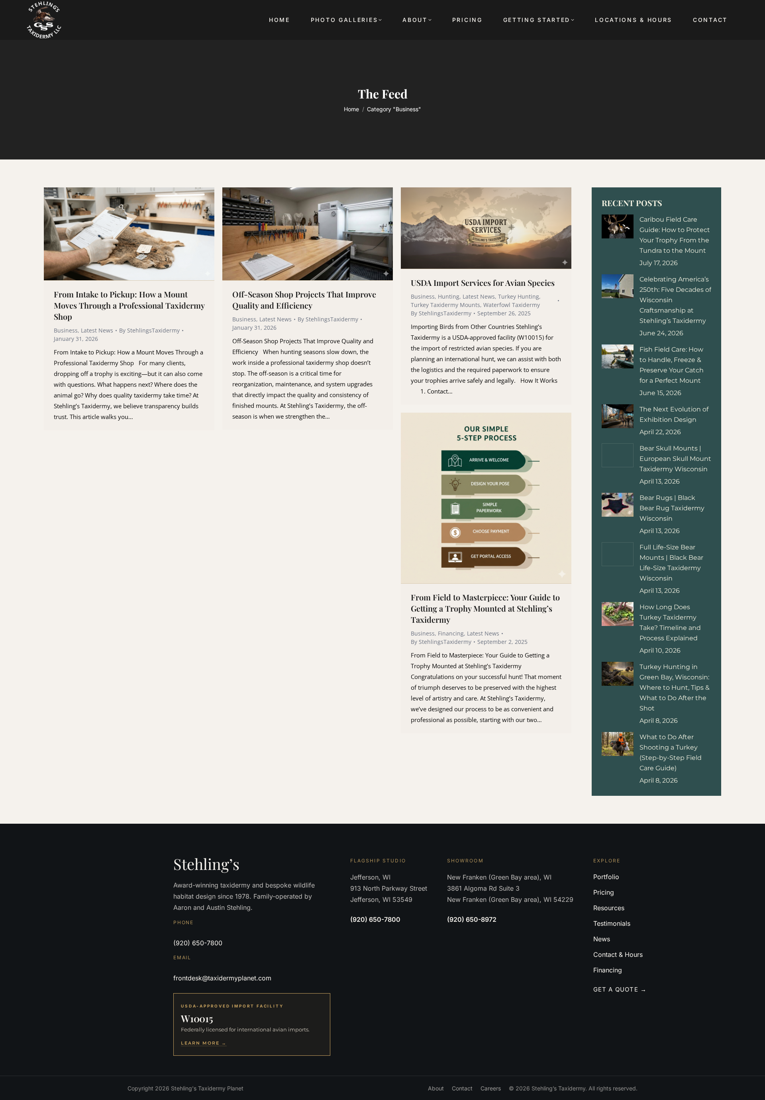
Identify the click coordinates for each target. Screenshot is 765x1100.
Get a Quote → (620, 989)
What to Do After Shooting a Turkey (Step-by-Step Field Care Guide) (670, 752)
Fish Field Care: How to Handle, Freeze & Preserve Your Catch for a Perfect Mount (671, 365)
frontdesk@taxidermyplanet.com (222, 978)
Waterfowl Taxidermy (511, 305)
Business (66, 330)
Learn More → (204, 1043)
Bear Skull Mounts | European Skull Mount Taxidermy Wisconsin (675, 459)
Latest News (97, 330)
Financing (451, 633)
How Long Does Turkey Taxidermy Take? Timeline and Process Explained (670, 622)
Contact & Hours (618, 954)
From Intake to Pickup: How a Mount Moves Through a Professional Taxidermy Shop (129, 305)
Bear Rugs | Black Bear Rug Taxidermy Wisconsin (671, 508)
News (601, 939)
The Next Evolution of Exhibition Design (673, 414)
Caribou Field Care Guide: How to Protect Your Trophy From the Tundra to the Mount (674, 235)
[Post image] (618, 226)
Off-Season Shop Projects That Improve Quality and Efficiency (304, 300)
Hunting (448, 296)
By (149, 330)
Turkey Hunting (518, 296)
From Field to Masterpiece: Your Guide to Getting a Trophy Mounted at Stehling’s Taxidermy (485, 608)
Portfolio (606, 877)
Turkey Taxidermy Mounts (445, 305)
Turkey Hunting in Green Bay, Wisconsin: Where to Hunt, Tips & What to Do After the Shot (674, 687)
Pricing (603, 892)
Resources (608, 908)
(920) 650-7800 (197, 943)
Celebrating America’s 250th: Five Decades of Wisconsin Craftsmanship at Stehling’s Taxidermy (675, 300)
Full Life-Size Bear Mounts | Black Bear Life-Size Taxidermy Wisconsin (671, 562)
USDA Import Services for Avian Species (483, 282)
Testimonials (611, 923)
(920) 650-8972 (471, 919)
